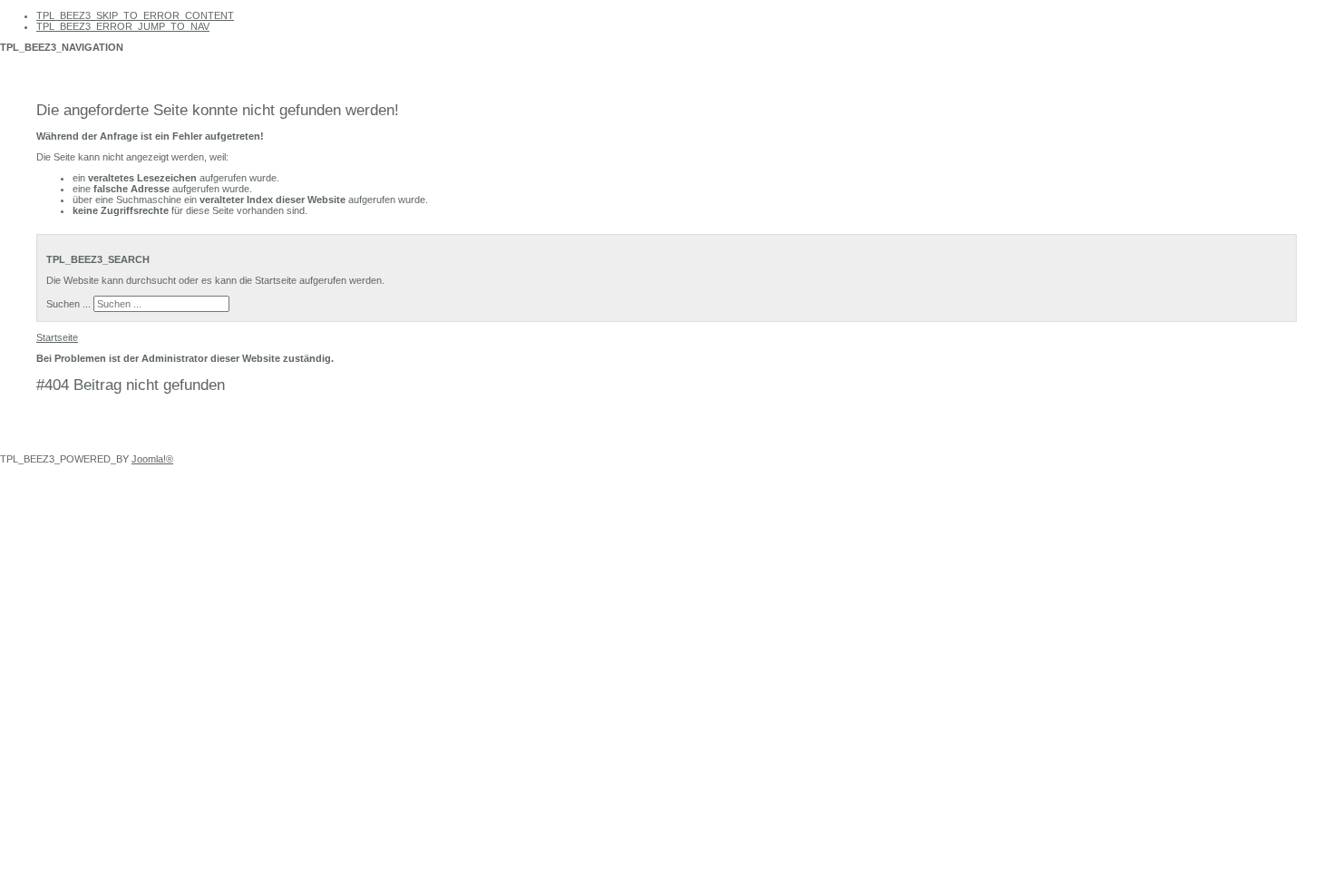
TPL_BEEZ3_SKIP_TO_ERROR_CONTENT (135, 15)
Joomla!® (152, 458)
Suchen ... (68, 303)
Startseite (57, 337)
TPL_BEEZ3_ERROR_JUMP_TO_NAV (122, 26)
